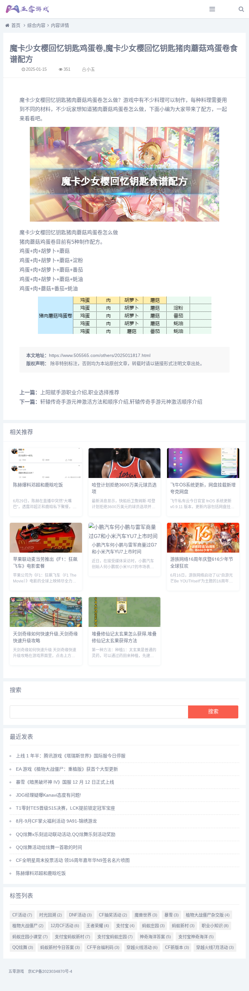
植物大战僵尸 (27, 925)
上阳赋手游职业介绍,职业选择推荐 (79, 392)
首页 (15, 25)
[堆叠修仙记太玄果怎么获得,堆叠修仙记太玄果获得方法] (125, 625)
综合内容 (36, 25)
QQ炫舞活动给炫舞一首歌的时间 (49, 847)
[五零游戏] (27, 9)
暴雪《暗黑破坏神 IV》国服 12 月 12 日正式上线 (65, 782)
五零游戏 (16, 971)
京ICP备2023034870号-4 (50, 971)
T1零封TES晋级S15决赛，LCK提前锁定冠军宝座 (65, 808)
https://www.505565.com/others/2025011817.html (99, 355)
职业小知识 (215, 925)
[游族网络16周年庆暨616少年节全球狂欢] (203, 551)
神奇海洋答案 (155, 936)
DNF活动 (80, 914)
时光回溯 (50, 914)
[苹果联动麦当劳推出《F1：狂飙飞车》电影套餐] (46, 551)
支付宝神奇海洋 (196, 936)
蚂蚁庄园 (153, 925)
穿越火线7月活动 (215, 947)
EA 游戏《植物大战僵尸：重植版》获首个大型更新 (67, 769)
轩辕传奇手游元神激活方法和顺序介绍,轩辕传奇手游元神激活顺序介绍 (121, 402)
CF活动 (22, 914)
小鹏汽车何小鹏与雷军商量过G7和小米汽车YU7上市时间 (124, 548)
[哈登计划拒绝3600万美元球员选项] (125, 476)
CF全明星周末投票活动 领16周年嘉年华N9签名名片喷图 (73, 860)
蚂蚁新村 (183, 925)
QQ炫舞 (22, 947)
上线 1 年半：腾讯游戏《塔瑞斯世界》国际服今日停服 (70, 755)
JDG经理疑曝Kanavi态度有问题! (48, 795)
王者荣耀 (97, 925)
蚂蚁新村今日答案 (60, 947)
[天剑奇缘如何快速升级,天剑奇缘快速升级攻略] (46, 625)
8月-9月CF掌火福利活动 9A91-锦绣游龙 (56, 821)
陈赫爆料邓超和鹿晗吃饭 (38, 484)
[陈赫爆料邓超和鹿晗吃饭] (46, 476)
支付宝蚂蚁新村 (72, 936)
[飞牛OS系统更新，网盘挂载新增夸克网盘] (203, 476)
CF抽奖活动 (113, 914)
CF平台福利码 (103, 947)
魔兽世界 (146, 914)
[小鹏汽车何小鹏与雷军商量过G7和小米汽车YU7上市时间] (125, 536)
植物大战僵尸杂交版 (208, 914)
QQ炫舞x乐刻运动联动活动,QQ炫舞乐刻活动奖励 (65, 834)
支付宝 (125, 925)
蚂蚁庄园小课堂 (30, 936)
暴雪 (171, 914)
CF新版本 (177, 947)
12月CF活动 (65, 925)
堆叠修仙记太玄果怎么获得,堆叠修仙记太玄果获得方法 (124, 636)
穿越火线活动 (142, 947)
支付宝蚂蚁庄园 (115, 936)
